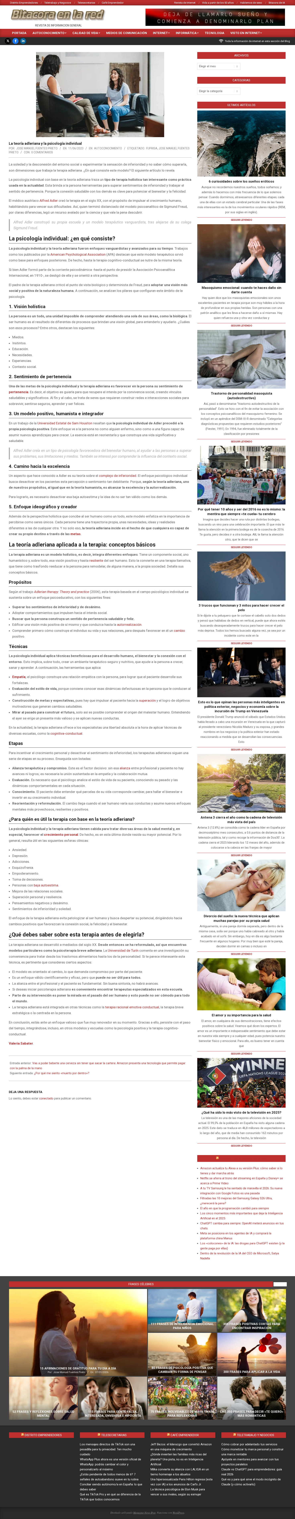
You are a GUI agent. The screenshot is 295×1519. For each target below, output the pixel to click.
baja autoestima (46, 885)
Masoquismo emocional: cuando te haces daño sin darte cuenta (241, 290)
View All (280, 1284)
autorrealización (129, 625)
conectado (46, 1098)
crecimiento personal (61, 835)
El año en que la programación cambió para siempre (234, 1208)
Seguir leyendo (241, 219)
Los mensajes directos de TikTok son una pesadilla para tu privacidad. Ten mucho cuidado (107, 1449)
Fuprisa (151, 148)
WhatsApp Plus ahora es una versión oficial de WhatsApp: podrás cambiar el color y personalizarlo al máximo (110, 1464)
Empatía (18, 677)
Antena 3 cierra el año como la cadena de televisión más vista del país (241, 819)
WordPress (178, 1512)
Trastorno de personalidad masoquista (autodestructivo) (241, 395)
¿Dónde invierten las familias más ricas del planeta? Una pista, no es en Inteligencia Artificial (178, 1459)
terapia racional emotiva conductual (132, 1007)
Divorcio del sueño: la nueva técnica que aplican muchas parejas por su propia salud (241, 918)
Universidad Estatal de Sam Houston (64, 423)
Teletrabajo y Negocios (255, 1435)
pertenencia (18, 392)
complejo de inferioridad (117, 476)
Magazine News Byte (144, 1512)
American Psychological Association (78, 254)
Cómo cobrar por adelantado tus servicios (249, 1444)
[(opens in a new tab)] (241, 253)
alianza (125, 768)
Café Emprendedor (185, 1435)
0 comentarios (42, 152)
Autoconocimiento (108, 148)
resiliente (96, 561)
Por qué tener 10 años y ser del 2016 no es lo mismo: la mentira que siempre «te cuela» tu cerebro (241, 511)
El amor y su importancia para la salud (241, 1015)
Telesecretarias (114, 1435)
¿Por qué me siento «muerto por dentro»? (61, 1073)
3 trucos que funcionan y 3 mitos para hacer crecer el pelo (241, 607)
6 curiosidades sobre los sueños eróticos (241, 181)
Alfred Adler (49, 201)
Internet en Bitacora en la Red (243, 1158)
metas (75, 534)
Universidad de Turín (123, 950)
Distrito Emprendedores (43, 1435)
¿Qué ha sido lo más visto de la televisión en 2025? (241, 1112)
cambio (179, 631)
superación (147, 700)
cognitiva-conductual (66, 733)
